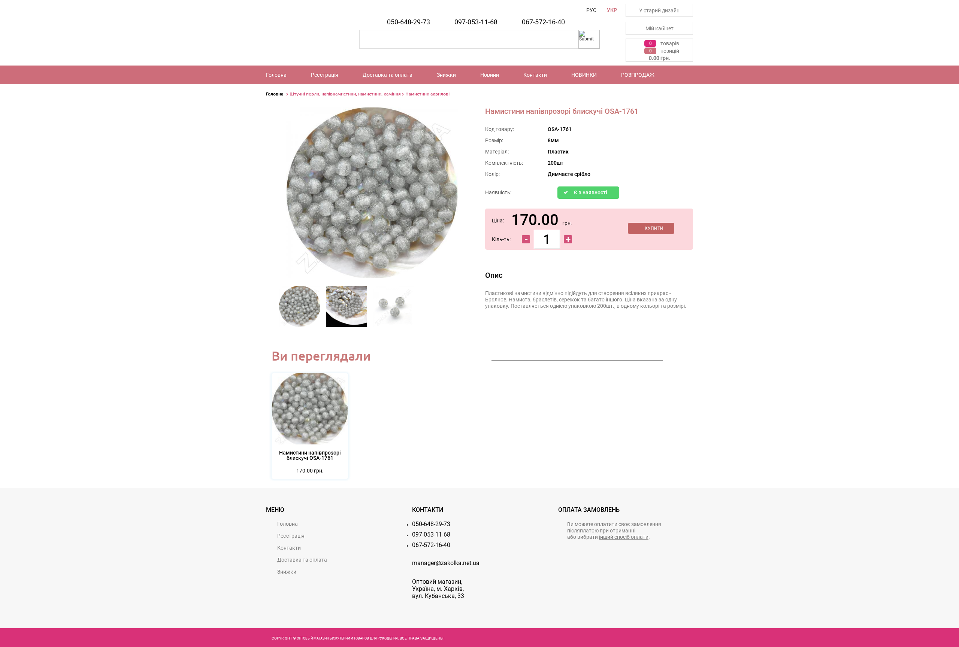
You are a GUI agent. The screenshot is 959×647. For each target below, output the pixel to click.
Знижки (446, 75)
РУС (591, 10)
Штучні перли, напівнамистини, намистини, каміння (345, 94)
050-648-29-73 (408, 22)
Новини (489, 75)
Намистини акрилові (427, 94)
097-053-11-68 (475, 22)
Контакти (535, 75)
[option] (299, 308)
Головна (276, 75)
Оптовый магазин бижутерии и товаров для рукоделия (347, 638)
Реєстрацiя (324, 75)
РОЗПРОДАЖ (637, 75)
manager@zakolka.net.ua (446, 562)
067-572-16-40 (543, 22)
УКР (612, 10)
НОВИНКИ (584, 75)
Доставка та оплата (387, 75)
